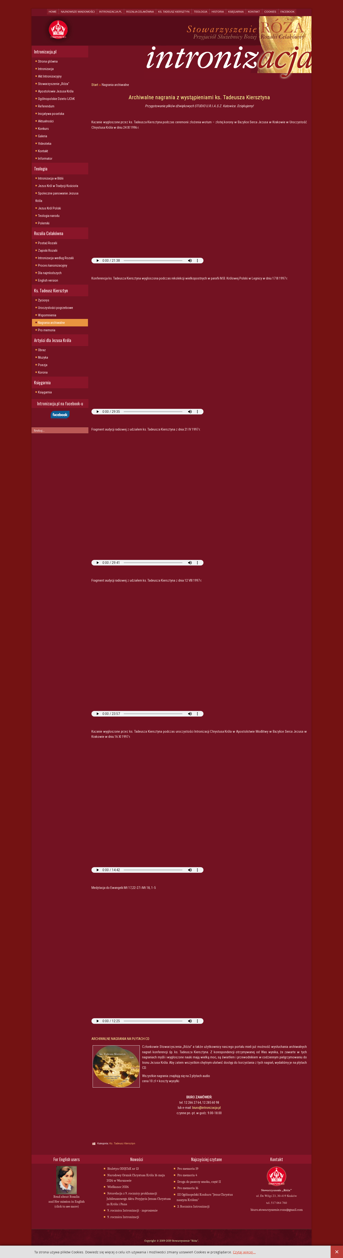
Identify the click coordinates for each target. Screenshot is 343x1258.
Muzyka (43, 357)
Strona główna (48, 61)
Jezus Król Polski (49, 208)
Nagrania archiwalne (51, 323)
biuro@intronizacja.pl (206, 1108)
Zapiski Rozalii (47, 250)
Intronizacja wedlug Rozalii (56, 258)
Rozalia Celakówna (140, 11)
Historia (218, 11)
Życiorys (43, 300)
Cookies (270, 11)
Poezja (42, 365)
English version (48, 280)
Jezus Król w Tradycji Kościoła (58, 186)
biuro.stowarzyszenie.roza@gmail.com (277, 1210)
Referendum (46, 106)
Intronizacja (46, 69)
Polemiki (43, 223)
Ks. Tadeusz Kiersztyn (173, 11)
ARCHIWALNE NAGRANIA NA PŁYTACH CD (120, 1039)
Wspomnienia (47, 315)
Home (52, 11)
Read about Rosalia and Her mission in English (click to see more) (67, 1202)
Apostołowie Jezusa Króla (56, 91)
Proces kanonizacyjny (52, 265)
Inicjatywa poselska (51, 114)
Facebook (287, 11)
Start (94, 85)
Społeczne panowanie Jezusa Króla (56, 197)
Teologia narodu (49, 216)
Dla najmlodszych (50, 273)
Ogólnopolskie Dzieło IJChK (56, 99)
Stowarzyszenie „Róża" (53, 84)
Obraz (42, 350)
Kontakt (254, 11)
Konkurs (43, 129)
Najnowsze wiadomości (78, 11)
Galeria (42, 136)
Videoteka (44, 143)
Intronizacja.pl (110, 11)
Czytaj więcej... (244, 1252)
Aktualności (46, 121)
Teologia (200, 11)
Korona (43, 372)
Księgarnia (236, 11)
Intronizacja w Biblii (50, 178)
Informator (45, 158)
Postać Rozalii (47, 243)
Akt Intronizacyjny (50, 76)
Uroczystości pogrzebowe (55, 308)
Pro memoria (46, 330)
